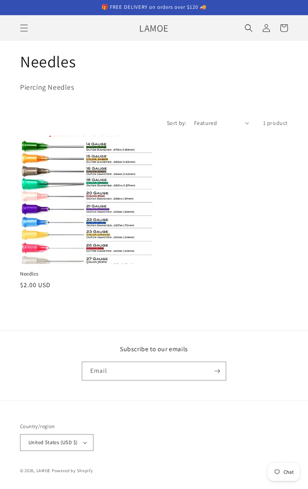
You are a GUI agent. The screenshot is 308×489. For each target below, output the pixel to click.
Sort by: (176, 123)
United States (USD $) (52, 442)
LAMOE (43, 470)
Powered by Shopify (72, 470)
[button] (24, 28)
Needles (29, 274)
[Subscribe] (217, 371)
